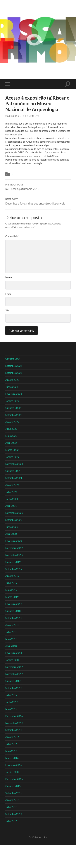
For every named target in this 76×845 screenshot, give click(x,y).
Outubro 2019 (13, 562)
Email (8, 293)
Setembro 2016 (13, 729)
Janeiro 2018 (12, 659)
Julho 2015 (11, 806)
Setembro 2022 (13, 414)
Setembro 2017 (13, 687)
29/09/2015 (12, 116)
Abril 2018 (11, 646)
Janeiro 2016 (12, 772)
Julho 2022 (11, 428)
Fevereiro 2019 (13, 603)
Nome (8, 277)
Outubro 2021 (13, 470)
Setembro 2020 (13, 519)
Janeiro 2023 (12, 400)
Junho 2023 (11, 386)
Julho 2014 (11, 821)
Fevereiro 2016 (13, 765)
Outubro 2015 (13, 786)
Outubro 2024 (13, 358)
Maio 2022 (11, 435)
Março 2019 (12, 596)
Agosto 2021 (12, 484)
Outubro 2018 (13, 610)
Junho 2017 (11, 702)
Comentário (12, 236)
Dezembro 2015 (14, 779)
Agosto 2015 (12, 799)
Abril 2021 (11, 505)
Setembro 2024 (13, 365)
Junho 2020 (11, 526)
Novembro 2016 (14, 723)
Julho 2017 (11, 695)
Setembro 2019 (13, 569)
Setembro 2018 (13, 617)
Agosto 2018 (12, 624)
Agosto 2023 (12, 379)
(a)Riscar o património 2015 (22, 187)
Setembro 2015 (13, 793)
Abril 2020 (11, 533)
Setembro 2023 (13, 372)
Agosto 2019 (12, 575)
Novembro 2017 (14, 673)
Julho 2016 (11, 743)
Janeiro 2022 (12, 456)
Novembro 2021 (14, 463)
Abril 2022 (11, 442)
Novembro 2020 (14, 512)
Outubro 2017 (13, 680)
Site (7, 310)
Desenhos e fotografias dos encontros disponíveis (35, 201)
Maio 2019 (11, 589)
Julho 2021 (11, 491)
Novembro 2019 (14, 554)
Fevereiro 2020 (13, 540)
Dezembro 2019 (14, 547)
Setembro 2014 (13, 813)
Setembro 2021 (13, 477)
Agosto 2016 (12, 736)
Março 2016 (12, 758)
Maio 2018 (11, 639)
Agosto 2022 (12, 421)
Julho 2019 (11, 582)
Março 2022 (12, 449)
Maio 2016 (11, 750)
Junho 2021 (11, 499)
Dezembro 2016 (14, 716)
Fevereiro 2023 (13, 393)
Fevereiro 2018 (13, 652)
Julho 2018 (11, 632)
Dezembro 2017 (14, 666)
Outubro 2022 (13, 407)
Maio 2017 (11, 709)
